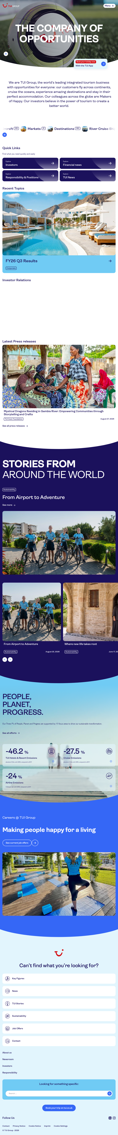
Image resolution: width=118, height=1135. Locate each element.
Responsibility (9, 1072)
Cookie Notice (35, 1126)
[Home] (11, 5)
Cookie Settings (61, 1126)
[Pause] (6, 54)
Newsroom (8, 1059)
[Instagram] (114, 1118)
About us (7, 1052)
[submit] (109, 1093)
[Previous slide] (4, 659)
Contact (6, 1126)
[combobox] (59, 1093)
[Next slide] (10, 659)
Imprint (47, 1126)
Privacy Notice (19, 1126)
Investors (7, 1066)
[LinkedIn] (110, 1118)
